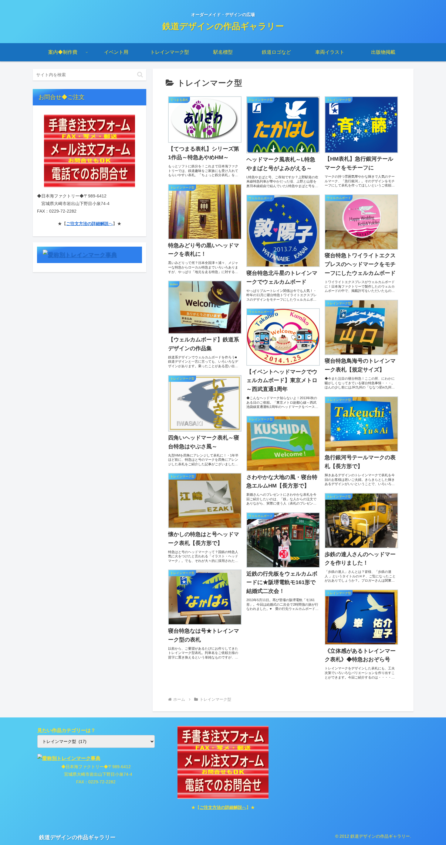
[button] (140, 74)
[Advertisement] (350, 768)
